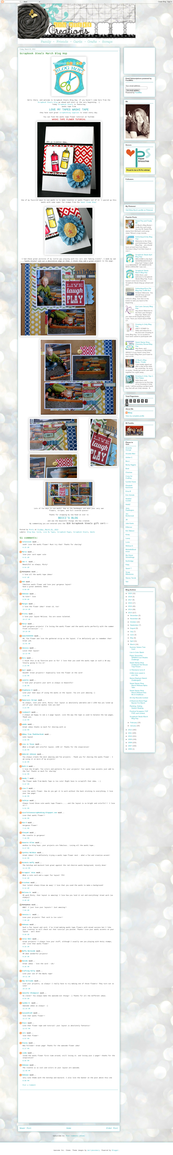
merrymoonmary (93, 1150)
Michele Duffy (28, 863)
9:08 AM (26, 934)
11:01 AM (26, 644)
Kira (24, 658)
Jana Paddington (130, 509)
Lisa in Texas (28, 744)
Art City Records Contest (139, 698)
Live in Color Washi (137, 652)
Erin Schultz (130, 495)
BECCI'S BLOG (69, 518)
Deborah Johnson (29, 754)
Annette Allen (28, 843)
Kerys (24, 624)
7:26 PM (26, 838)
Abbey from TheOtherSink (33, 734)
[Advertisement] (68, 1106)
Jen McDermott (130, 515)
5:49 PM (26, 796)
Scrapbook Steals (65, 104)
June (132, 635)
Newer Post (25, 1128)
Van (127, 581)
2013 (130, 613)
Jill (126, 520)
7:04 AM (26, 910)
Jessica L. (26, 914)
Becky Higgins (131, 465)
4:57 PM (26, 1039)
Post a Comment (29, 1085)
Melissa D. (26, 892)
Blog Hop (31, 532)
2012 (130, 730)
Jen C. (25, 562)
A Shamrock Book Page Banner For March (138, 702)
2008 (130, 742)
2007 (130, 746)
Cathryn (25, 800)
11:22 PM (26, 868)
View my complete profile (135, 416)
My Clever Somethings (130, 556)
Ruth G (25, 766)
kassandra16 (27, 1013)
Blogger (115, 1150)
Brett (127, 469)
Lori (24, 1033)
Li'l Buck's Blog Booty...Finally (140, 361)
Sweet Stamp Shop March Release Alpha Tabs (138, 685)
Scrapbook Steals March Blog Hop (141, 271)
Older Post (112, 1128)
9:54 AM (26, 567)
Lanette (25, 680)
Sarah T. (129, 568)
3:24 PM (26, 720)
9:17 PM (26, 848)
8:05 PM (26, 1061)
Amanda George (129, 449)
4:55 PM (26, 740)
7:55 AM (26, 920)
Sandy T (25, 778)
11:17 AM (26, 1019)
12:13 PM (26, 654)
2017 (130, 600)
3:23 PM (26, 708)
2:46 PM (26, 686)
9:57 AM (26, 577)
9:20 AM (26, 957)
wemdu (24, 724)
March (132, 644)
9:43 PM (26, 858)
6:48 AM (26, 900)
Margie (25, 604)
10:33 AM (26, 989)
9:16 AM (26, 947)
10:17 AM (26, 619)
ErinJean (26, 883)
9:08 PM (26, 1081)
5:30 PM (26, 762)
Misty (130, 413)
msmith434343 (27, 636)
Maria (24, 552)
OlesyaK (25, 833)
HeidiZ (128, 504)
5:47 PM (26, 784)
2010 (130, 736)
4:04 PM (26, 730)
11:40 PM (26, 1071)
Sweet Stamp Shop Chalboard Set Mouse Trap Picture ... (139, 665)
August (133, 628)
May (132, 638)
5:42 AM (26, 878)
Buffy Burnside (28, 951)
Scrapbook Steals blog (48, 102)
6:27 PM (26, 1049)
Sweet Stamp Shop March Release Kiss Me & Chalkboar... (138, 692)
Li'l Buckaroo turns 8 (137, 670)
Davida (25, 961)
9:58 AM (26, 589)
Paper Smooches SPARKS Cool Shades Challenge (139, 657)
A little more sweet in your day (137, 674)
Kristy (25, 614)
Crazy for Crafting (129, 477)
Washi (92, 532)
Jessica (25, 648)
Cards (39, 532)
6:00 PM (26, 818)
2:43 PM (26, 676)
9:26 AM (26, 967)
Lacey (128, 538)
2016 (130, 603)
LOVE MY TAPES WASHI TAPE (69, 109)
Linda (24, 1053)
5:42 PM (26, 774)
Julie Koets (130, 523)
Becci (128, 461)
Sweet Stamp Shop (88, 202)
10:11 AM (26, 977)
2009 (130, 739)
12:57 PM (26, 1029)
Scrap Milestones (130, 573)
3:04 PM (26, 696)
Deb (23, 582)
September (134, 625)
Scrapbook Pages (64, 532)
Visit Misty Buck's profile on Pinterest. (139, 210)
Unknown (25, 594)
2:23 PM (26, 666)
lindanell (26, 712)
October (133, 622)
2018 (130, 597)
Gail (24, 670)
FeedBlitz (138, 92)
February (133, 722)
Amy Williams (27, 981)
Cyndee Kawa (131, 482)
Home (68, 1128)
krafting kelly (28, 971)
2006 (130, 749)
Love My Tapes (49, 532)
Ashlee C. (129, 457)
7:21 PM (26, 828)
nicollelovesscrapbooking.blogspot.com (39, 813)
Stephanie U (27, 690)
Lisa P (25, 788)
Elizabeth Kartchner (129, 486)
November (134, 619)
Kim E (24, 823)
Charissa (129, 472)
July (132, 631)
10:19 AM (26, 631)
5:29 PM (26, 750)
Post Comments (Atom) (75, 1136)
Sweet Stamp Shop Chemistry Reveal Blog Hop (143, 344)
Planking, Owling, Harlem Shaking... (137, 707)
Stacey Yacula (131, 578)
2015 (130, 606)
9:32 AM (26, 557)
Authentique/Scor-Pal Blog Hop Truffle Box (143, 289)
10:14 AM (26, 609)
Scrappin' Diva (28, 873)
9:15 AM (26, 547)
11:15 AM (26, 1009)
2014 (130, 609)
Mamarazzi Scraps (29, 700)
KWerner (129, 527)
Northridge (129, 561)
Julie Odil (26, 939)
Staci (24, 1023)
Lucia (128, 542)
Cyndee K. (26, 1003)
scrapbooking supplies (69, 113)
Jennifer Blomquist (30, 993)
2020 (130, 593)
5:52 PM (26, 808)
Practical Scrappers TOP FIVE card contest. (139, 712)
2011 (130, 733)
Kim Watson (130, 531)
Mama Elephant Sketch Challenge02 (138, 679)
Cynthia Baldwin (29, 853)
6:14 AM (26, 888)
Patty (127, 565)
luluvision (26, 542)
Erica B (128, 491)
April (132, 641)
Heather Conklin (129, 500)
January (133, 726)
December (134, 615)
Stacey (25, 1043)
